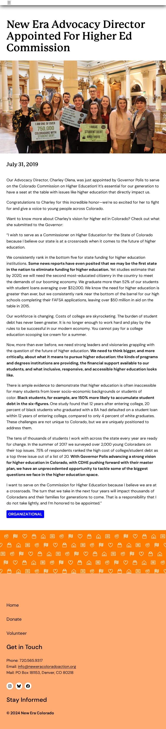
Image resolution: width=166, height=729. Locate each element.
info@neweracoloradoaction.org (47, 666)
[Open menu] (9, 2)
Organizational (25, 514)
